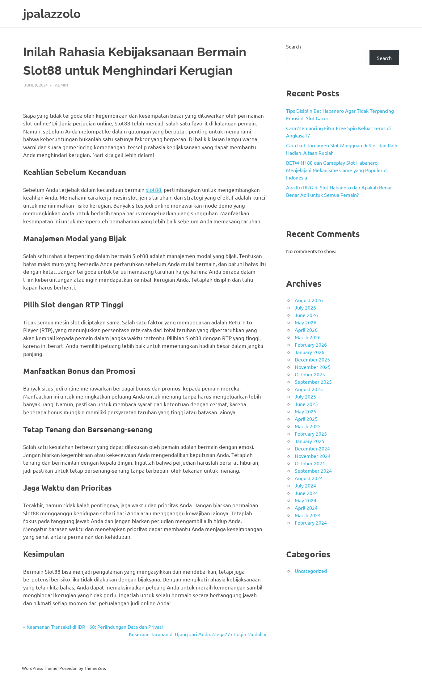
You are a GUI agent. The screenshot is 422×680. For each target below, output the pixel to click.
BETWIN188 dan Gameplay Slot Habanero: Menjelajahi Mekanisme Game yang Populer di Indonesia (337, 169)
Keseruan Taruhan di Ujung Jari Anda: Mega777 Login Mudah (196, 634)
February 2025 (311, 433)
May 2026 (305, 322)
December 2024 (312, 448)
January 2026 (309, 352)
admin (61, 84)
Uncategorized (311, 571)
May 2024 (305, 500)
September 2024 (313, 470)
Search (293, 46)
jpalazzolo (52, 14)
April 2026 (306, 330)
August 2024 (309, 478)
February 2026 (311, 344)
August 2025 (309, 389)
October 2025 (310, 374)
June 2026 (306, 315)
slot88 (153, 189)
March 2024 (308, 515)
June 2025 (306, 404)
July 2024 (305, 485)
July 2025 (305, 396)
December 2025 (312, 359)
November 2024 (313, 456)
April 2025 (306, 419)
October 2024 (310, 463)
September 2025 (313, 381)
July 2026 (305, 307)
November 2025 (313, 367)
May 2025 (305, 411)
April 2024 (306, 508)
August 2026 (309, 300)
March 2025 (308, 426)
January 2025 (309, 441)
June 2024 (306, 493)
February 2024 (311, 522)
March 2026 (308, 337)
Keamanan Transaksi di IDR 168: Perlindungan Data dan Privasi (94, 626)
